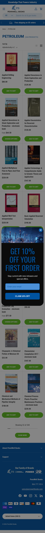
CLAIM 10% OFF (22, 296)
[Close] (41, 230)
